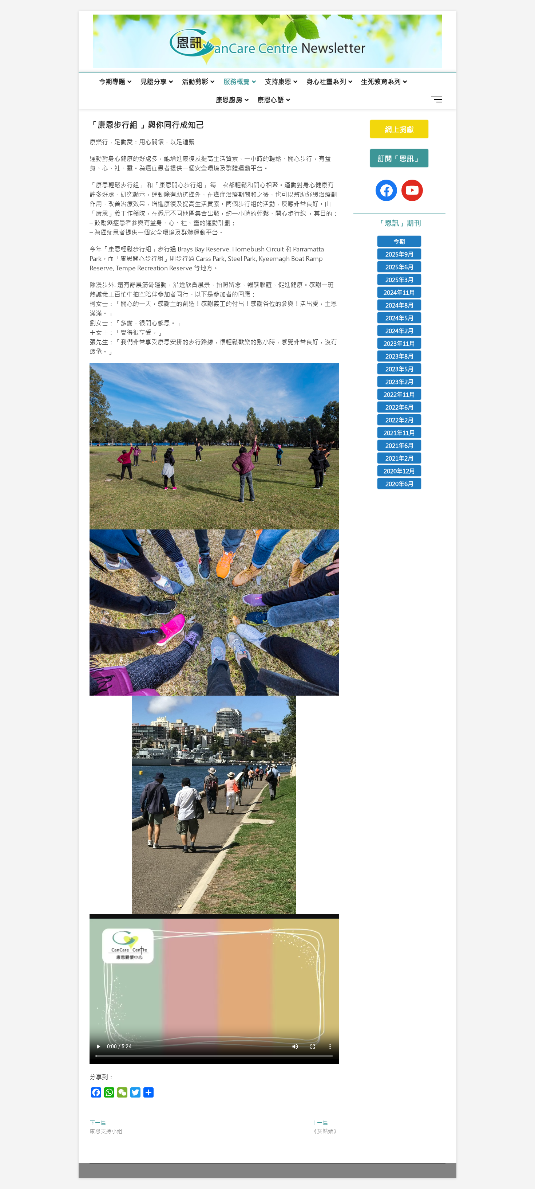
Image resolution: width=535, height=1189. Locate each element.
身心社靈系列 (326, 81)
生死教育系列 (381, 81)
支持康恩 (278, 81)
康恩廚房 (229, 99)
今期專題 (112, 81)
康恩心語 (270, 99)
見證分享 (153, 81)
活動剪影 (195, 81)
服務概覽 (236, 81)
